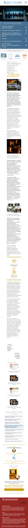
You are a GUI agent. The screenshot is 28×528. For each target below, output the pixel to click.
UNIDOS (4, 39)
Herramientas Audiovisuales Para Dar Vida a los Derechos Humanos (14, 430)
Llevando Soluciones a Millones (11, 439)
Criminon (24, 58)
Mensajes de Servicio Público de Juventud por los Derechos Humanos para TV (12, 34)
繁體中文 (17, 508)
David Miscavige (5, 519)
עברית (7, 508)
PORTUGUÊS (21, 510)
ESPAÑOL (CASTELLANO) (6, 510)
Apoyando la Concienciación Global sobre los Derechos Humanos (13, 417)
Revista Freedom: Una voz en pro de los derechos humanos (10, 45)
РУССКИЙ (14, 508)
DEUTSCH (4, 509)
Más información (10, 515)
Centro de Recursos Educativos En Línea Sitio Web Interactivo (13, 433)
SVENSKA (14, 509)
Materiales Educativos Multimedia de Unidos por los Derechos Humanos (12, 423)
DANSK (22, 507)
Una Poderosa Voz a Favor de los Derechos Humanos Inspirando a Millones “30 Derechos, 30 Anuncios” (13, 426)
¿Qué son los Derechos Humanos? (11, 30)
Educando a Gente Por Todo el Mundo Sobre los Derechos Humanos (13, 420)
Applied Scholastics (17, 58)
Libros (23, 514)
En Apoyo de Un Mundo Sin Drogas (19, 521)
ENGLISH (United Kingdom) (16, 507)
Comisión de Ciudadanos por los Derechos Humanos (11, 523)
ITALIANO (17, 510)
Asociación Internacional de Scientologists (14, 520)
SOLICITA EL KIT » (14, 489)
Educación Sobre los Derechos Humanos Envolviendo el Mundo (13, 436)
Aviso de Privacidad (4, 526)
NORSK (10, 509)
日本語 (11, 508)
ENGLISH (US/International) (6, 507)
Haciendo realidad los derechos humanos (8, 27)
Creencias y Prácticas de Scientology (15, 513)
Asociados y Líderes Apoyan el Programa (13, 441)
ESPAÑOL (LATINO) (19, 509)
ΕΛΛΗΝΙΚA (13, 510)
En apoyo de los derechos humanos (11, 41)
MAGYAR (7, 509)
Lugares (18, 515)
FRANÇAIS (4, 508)
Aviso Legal (23, 526)
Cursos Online (4, 515)
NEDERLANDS (22, 508)
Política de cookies (11, 526)
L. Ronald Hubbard (5, 513)
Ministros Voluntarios (9, 514)
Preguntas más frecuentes (17, 514)
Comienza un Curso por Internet (13, 519)
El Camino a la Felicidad (10, 58)
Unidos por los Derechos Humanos (7, 522)
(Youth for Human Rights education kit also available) (14, 493)
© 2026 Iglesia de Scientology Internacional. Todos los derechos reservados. (13, 525)
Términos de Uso (17, 526)
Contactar (14, 515)
